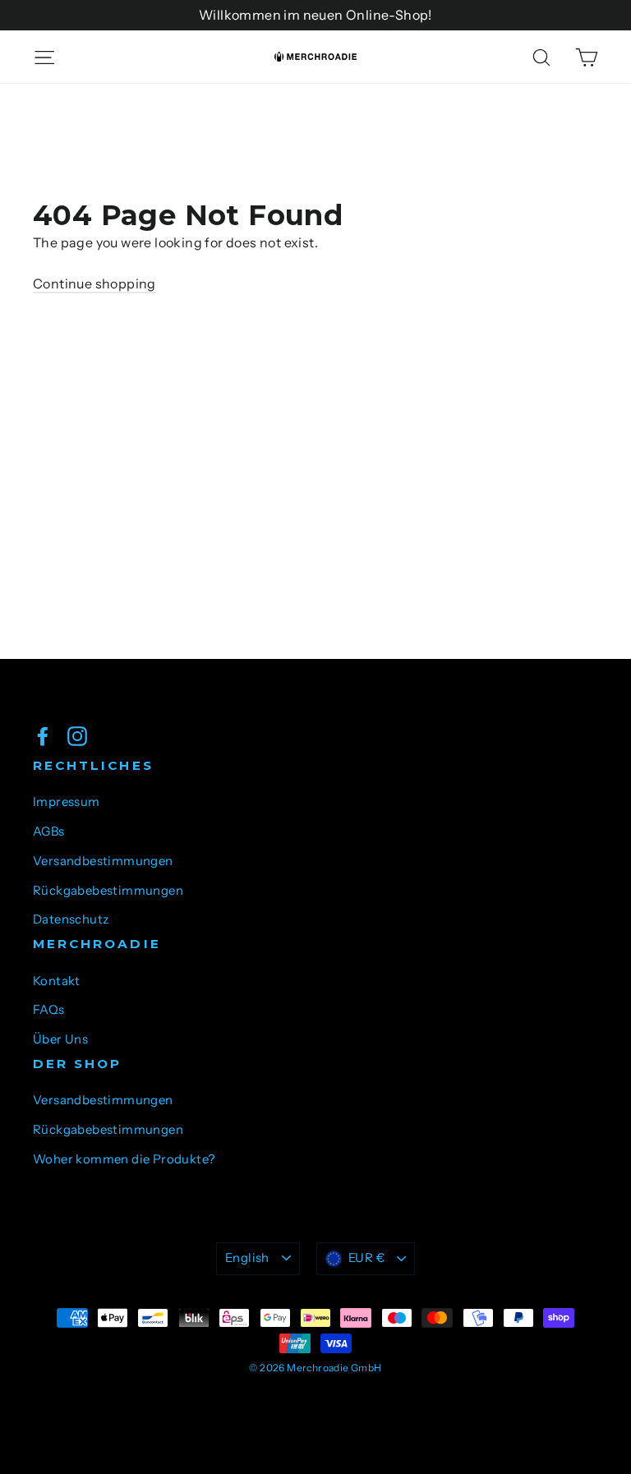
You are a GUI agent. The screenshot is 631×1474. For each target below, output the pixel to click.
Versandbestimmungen (103, 861)
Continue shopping (94, 283)
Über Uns (60, 1039)
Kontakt (57, 981)
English (247, 1258)
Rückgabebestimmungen (108, 890)
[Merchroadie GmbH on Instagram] (77, 735)
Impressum (66, 802)
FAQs (49, 1009)
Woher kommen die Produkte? (123, 1159)
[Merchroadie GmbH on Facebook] (43, 735)
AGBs (49, 831)
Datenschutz (70, 919)
